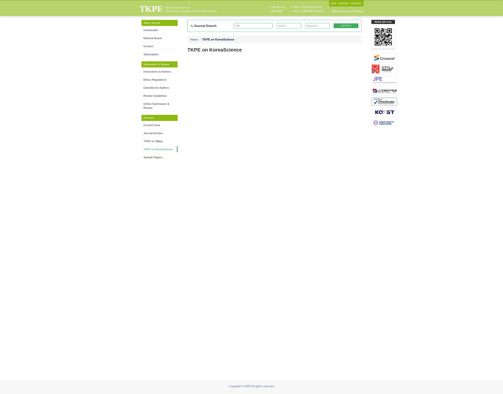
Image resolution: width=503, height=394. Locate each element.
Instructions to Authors (157, 71)
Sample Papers (152, 157)
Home (194, 39)
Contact (148, 46)
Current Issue (151, 125)
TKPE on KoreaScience (158, 149)
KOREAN (343, 3)
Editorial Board (152, 38)
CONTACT (356, 3)
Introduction (150, 30)
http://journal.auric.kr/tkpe (347, 11)
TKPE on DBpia (153, 141)
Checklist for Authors (156, 87)
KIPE (333, 3)
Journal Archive (152, 133)
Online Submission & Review (156, 105)
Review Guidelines (154, 95)
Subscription (151, 54)
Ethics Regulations (154, 79)
